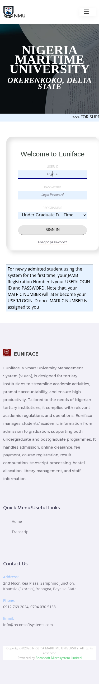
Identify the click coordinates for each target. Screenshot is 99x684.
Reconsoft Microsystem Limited (59, 657)
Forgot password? (52, 242)
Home (17, 521)
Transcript (21, 531)
